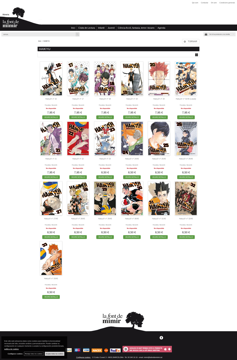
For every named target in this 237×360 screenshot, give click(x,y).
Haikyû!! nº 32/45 (186, 219)
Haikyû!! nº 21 (51, 159)
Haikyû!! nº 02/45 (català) (186, 99)
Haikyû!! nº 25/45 (159, 159)
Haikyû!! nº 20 (159, 99)
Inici (73, 28)
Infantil (101, 28)
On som (214, 3)
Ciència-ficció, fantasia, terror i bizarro (136, 28)
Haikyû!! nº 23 (105, 159)
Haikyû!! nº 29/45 (105, 219)
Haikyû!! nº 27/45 (51, 219)
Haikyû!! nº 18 (105, 99)
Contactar (204, 3)
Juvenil (111, 28)
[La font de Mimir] (118, 18)
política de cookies (11, 349)
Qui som (195, 3)
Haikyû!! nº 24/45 (132, 159)
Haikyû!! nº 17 (78, 99)
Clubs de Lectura (86, 28)
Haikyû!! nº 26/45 (186, 159)
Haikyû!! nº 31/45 (159, 219)
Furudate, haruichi (51, 105)
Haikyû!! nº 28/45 (78, 219)
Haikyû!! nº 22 (78, 159)
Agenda (161, 28)
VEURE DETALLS (51, 117)
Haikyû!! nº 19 (132, 99)
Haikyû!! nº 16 (51, 99)
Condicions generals (227, 3)
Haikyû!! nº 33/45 (51, 279)
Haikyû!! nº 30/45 (132, 219)
